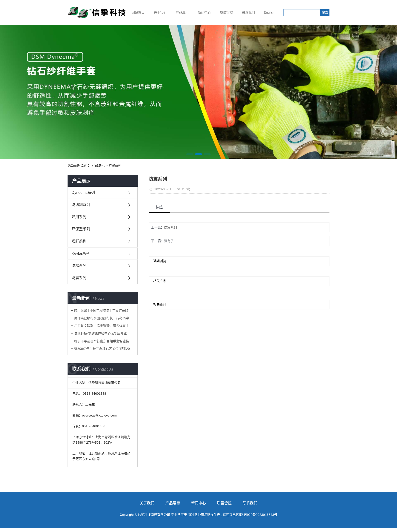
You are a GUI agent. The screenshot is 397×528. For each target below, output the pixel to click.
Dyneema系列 (83, 192)
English (269, 12)
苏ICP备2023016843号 (260, 515)
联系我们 (248, 12)
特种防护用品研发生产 (204, 515)
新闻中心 (204, 12)
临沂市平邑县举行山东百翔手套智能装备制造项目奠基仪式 (104, 341)
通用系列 (79, 217)
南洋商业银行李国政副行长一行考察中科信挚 (104, 318)
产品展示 (182, 12)
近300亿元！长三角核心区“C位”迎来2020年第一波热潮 (104, 349)
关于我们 (160, 12)
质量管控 (226, 12)
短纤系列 (79, 241)
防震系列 (114, 165)
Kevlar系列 (81, 253)
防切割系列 (81, 205)
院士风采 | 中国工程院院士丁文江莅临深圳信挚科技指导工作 (104, 310)
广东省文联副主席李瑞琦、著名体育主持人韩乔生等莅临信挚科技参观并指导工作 (104, 326)
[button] (189, 154)
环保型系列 (81, 229)
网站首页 (138, 12)
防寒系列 (79, 266)
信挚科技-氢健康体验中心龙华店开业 (100, 333)
